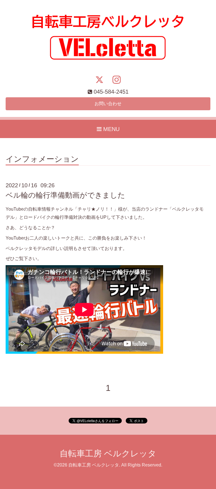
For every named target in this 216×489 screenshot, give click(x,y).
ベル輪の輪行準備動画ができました (65, 195)
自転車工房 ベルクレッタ (108, 453)
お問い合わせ (108, 103)
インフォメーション (42, 159)
